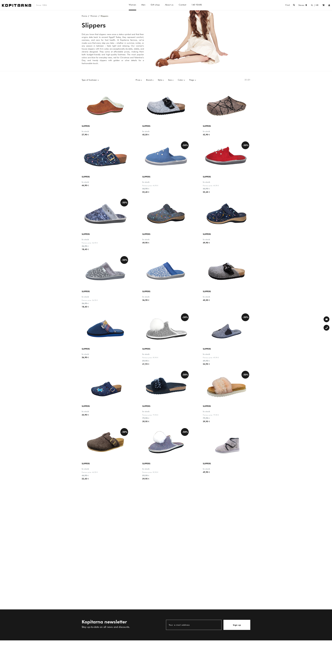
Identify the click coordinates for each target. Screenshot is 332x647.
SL (312, 5)
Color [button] (181, 80)
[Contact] (326, 319)
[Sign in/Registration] (329, 5)
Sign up (237, 625)
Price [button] (138, 80)
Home (84, 16)
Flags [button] (192, 80)
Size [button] (170, 80)
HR (317, 5)
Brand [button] (149, 80)
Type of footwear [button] (90, 80)
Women (94, 16)
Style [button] (160, 80)
